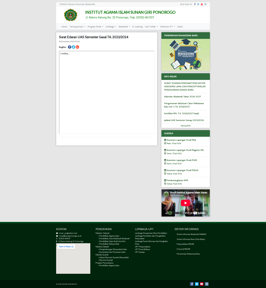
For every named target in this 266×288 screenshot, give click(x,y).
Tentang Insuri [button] (77, 26)
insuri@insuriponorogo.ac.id (70, 236)
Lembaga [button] (110, 26)
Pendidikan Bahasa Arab (109, 244)
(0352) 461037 (63, 238)
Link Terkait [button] (150, 26)
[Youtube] (202, 4)
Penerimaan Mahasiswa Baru (188, 254)
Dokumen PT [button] (166, 26)
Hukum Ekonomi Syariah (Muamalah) (114, 257)
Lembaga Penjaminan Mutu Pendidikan (151, 233)
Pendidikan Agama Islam (109, 236)
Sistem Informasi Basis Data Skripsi (191, 239)
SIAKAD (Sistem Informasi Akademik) (77, 4)
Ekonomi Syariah (106, 260)
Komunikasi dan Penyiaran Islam (112, 252)
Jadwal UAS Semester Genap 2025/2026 (184, 120)
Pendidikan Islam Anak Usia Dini (112, 241)
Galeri (180, 26)
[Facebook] (194, 4)
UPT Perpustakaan (142, 247)
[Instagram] (205, 4)
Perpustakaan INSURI (185, 244)
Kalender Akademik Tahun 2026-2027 (182, 96)
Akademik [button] (123, 26)
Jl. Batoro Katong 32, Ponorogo (70, 241)
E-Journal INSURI (183, 249)
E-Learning (138, 26)
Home (65, 26)
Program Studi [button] (95, 26)
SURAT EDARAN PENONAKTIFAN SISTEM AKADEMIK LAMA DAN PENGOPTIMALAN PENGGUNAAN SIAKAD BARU (184, 86)
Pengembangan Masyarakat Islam (113, 249)
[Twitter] (198, 4)
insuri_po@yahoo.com (68, 233)
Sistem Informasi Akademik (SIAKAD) (191, 234)
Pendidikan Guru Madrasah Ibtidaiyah (114, 238)
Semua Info (186, 125)
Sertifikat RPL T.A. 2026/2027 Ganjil (181, 113)
